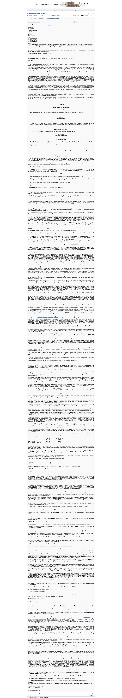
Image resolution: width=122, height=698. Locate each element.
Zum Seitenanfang (89, 695)
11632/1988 (56, 317)
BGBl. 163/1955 (51, 195)
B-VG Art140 (30, 39)
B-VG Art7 (30, 38)
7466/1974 (30, 228)
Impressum (58, 1)
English (93, 1)
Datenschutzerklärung (67, 1)
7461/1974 (79, 227)
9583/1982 (45, 317)
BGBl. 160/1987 (77, 195)
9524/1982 (40, 317)
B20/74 (48, 239)
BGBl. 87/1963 (37, 196)
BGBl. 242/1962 (87, 169)
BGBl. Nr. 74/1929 (90, 292)
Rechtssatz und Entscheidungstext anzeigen (49, 18)
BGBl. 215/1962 (43, 629)
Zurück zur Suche (43, 15)
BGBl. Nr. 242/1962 (54, 296)
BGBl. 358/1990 (33, 209)
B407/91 (49, 64)
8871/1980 (32, 666)
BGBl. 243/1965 (37, 170)
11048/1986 (50, 317)
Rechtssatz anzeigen (33, 18)
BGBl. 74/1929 (87, 617)
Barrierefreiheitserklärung (78, 1)
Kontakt (52, 1)
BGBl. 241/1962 (70, 97)
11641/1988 (57, 666)
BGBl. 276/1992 (43, 673)
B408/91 (92, 76)
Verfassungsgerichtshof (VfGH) (34, 22)
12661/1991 (30, 331)
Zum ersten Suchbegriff (54, 15)
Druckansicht (91, 13)
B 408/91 (56, 64)
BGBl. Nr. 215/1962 (63, 260)
